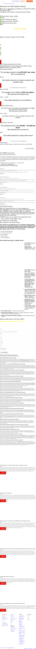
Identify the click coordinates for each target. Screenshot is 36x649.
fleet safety (21, 359)
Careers (12, 621)
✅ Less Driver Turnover (9, 21)
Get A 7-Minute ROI (4, 352)
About (11, 622)
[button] (18, 62)
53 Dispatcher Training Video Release (7, 576)
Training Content (13, 615)
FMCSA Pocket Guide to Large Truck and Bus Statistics (19, 87)
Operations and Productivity (21, 624)
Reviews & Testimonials (14, 618)
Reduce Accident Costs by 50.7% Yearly (22, 626)
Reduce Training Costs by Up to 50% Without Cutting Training (22, 636)
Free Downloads (13, 631)
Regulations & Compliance (21, 622)
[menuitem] (23, 1)
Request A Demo (4, 617)
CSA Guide (12, 630)
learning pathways (10, 416)
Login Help (22, 1)
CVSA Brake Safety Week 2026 (5, 493)
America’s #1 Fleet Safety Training (13, 6)
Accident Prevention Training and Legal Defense (21, 619)
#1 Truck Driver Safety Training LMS (22, 643)
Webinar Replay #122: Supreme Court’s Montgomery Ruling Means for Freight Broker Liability (17, 548)
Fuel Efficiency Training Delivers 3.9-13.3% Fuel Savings (22, 632)
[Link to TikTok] (35, 647)
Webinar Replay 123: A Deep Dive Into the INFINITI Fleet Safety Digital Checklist (15, 520)
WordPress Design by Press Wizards (10, 647)
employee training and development (24, 360)
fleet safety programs (20, 390)
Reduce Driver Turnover (22, 630)
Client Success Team (5, 618)
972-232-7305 (16, 1)
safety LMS (26, 426)
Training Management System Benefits (21, 641)
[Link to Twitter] (30, 647)
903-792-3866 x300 (5, 625)
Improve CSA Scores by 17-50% (22, 629)
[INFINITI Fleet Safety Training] (9, 4)
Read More (3, 472)
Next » (6, 611)
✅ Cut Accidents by (8, 19)
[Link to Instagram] (34, 647)
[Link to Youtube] (32, 647)
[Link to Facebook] (28, 647)
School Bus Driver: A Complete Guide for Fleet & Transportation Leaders (13, 465)
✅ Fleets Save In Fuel (9, 16)
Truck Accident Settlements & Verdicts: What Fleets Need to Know (12, 603)
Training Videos (12, 627)
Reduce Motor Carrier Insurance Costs (21, 616)
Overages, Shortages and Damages (21, 639)
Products (12, 617)
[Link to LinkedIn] (31, 647)
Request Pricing (29, 1)
